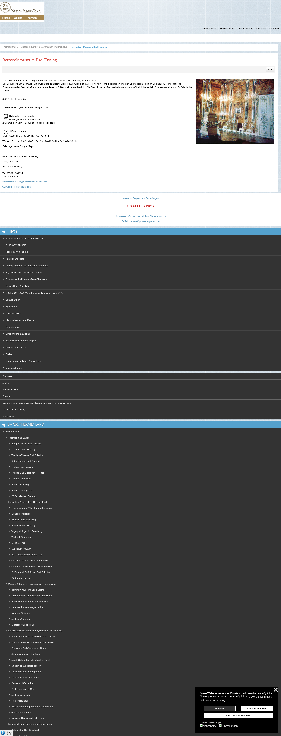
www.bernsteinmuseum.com (16, 186)
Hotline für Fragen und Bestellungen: (141, 198)
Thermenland (9, 47)
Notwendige (210, 726)
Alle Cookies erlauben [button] (238, 715)
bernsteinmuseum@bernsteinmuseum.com (24, 181)
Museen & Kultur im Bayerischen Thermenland (43, 47)
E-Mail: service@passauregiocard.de (141, 221)
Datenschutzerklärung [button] (212, 700)
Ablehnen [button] (219, 708)
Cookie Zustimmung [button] (260, 696)
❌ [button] (276, 689)
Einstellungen (230, 726)
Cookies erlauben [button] (257, 708)
